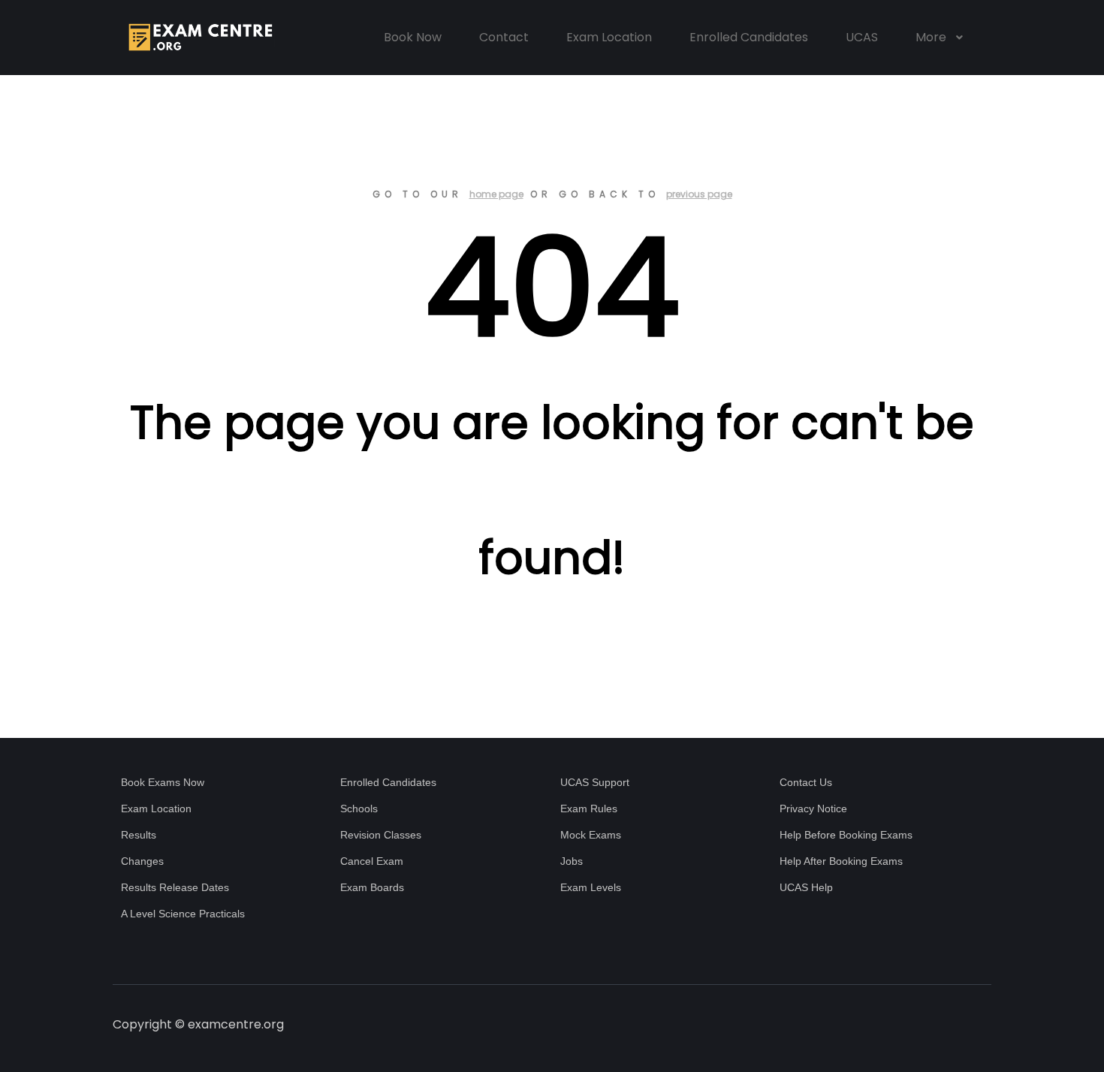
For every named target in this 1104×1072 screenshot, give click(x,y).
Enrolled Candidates (388, 782)
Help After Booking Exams (841, 861)
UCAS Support (594, 782)
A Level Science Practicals (183, 914)
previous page (699, 194)
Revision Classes (380, 835)
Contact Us (806, 782)
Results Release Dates (175, 887)
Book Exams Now (162, 782)
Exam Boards (372, 887)
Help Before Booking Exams (846, 835)
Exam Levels (590, 887)
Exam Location (156, 808)
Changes (142, 861)
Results (138, 835)
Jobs (571, 861)
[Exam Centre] (199, 37)
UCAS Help (806, 887)
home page (496, 194)
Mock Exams (590, 835)
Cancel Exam (371, 861)
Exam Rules (588, 808)
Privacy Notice (813, 808)
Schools (359, 808)
